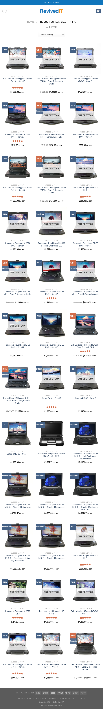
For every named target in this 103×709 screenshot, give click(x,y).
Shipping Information (46, 698)
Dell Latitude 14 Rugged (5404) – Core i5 (85, 612)
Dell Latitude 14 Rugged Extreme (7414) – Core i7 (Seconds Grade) (51, 81)
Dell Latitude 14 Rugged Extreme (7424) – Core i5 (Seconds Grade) (51, 190)
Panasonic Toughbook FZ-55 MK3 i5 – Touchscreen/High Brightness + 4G (17, 558)
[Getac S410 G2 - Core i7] (17, 433)
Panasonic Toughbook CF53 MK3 (17, 612)
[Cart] (98, 11)
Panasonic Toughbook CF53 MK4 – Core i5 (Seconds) (51, 135)
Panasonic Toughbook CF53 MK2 (85, 189)
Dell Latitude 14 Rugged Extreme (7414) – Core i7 (17, 80)
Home (30, 21)
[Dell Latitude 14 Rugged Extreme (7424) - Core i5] (17, 167)
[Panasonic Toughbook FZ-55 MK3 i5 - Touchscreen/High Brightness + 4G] (17, 535)
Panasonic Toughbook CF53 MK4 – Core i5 (17, 135)
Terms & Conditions (25, 698)
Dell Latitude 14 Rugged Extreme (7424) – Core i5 (17, 189)
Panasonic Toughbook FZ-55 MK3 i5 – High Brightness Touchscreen (85, 456)
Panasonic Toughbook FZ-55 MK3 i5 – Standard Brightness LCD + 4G (85, 507)
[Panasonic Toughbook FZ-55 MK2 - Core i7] (51, 324)
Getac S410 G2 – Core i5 (85, 398)
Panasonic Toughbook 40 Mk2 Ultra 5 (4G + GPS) (51, 455)
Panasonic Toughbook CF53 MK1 (85, 557)
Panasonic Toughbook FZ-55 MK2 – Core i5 (17, 346)
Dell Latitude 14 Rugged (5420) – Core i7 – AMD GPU (85, 346)
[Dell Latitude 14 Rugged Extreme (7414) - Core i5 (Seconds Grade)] (85, 644)
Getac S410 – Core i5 (51, 398)
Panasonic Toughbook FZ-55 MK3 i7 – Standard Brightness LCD (51, 558)
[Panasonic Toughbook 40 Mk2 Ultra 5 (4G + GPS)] (51, 433)
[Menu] (4, 11)
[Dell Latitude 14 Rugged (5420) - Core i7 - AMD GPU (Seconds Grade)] (17, 377)
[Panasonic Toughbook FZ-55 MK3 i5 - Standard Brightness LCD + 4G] (85, 484)
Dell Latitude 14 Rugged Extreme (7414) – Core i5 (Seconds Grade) (85, 667)
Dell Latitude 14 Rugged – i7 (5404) (51, 612)
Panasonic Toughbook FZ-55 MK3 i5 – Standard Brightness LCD (18, 507)
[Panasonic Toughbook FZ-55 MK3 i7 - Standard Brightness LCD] (51, 535)
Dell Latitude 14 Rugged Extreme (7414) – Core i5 (51, 665)
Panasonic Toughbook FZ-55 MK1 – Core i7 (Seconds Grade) (85, 293)
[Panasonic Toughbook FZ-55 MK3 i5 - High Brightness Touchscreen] (85, 433)
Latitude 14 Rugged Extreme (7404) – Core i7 (85, 80)
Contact (83, 698)
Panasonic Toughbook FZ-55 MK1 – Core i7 (51, 293)
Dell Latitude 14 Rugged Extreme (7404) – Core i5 (17, 665)
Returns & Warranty (68, 698)
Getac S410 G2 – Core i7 (17, 454)
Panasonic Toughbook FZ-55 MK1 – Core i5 (85, 244)
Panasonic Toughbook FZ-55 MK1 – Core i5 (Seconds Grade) (17, 293)
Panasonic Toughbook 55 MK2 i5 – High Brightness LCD (51, 244)
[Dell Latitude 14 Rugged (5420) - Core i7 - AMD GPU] (85, 324)
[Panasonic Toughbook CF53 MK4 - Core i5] (17, 114)
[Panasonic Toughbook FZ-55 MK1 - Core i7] (51, 271)
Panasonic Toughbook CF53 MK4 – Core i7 (85, 135)
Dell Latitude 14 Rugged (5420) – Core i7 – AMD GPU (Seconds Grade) (17, 400)
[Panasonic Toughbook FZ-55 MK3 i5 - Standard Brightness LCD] (17, 484)
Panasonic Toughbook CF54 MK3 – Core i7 (17, 244)
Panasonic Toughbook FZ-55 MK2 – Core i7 (51, 346)
